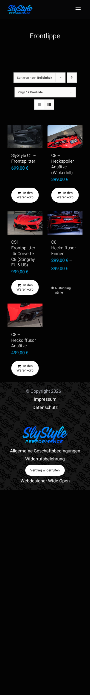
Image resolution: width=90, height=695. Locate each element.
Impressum (45, 399)
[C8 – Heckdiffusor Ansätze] (25, 315)
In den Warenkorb (25, 195)
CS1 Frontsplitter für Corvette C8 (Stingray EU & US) (23, 253)
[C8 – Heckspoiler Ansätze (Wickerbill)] (65, 136)
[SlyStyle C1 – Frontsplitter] (25, 136)
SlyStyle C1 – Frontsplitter (23, 158)
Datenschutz (45, 407)
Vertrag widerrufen (45, 470)
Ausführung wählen (60, 290)
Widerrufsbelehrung (45, 459)
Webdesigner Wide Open (45, 481)
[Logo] (20, 6)
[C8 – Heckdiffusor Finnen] (65, 223)
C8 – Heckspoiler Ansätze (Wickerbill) (62, 164)
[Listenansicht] (49, 104)
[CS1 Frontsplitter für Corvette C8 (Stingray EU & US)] (25, 223)
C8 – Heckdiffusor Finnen (63, 248)
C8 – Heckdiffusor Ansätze (23, 340)
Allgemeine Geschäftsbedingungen (45, 451)
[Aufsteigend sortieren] (72, 77)
